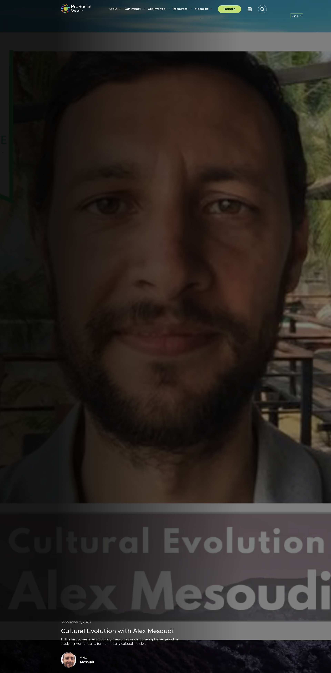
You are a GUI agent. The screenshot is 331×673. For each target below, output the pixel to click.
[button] (113, 9)
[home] (76, 9)
